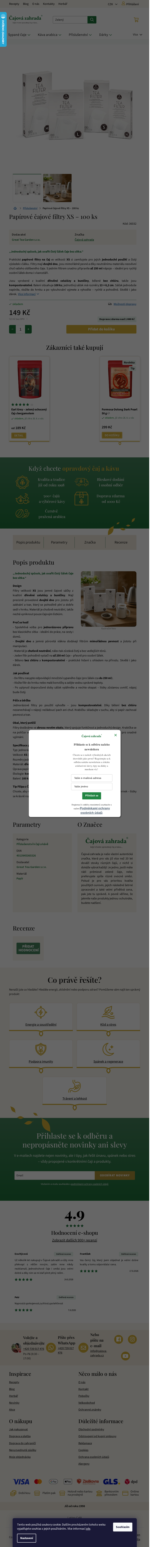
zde (88, 1529)
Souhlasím (123, 1527)
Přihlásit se (91, 795)
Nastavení (26, 1538)
